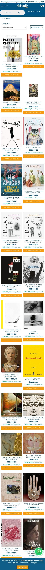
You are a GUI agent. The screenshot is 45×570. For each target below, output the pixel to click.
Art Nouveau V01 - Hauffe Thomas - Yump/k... (11, 418)
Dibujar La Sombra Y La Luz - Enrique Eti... (11, 241)
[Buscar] (19, 12)
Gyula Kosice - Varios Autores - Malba (33, 285)
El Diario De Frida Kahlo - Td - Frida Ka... (33, 57)
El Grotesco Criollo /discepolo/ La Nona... (11, 504)
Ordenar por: (6, 23)
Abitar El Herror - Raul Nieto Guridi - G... (11, 149)
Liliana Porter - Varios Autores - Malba (11, 330)
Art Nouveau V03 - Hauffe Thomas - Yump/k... (33, 418)
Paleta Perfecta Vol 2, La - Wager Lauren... (11, 65)
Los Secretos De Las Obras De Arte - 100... (11, 375)
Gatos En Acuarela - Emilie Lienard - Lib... (33, 146)
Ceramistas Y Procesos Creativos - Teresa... (33, 192)
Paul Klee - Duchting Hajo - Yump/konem (33, 456)
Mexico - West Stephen (11, 102)
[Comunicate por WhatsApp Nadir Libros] (39, 551)
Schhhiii (33, 331)
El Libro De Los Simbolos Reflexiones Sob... (33, 504)
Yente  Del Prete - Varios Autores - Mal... (11, 286)
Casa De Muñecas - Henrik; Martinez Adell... (33, 552)
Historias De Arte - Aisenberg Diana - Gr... (33, 378)
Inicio (4, 19)
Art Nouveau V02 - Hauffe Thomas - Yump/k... (11, 458)
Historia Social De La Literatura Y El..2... (33, 103)
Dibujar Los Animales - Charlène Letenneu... (33, 241)
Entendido (22, 567)
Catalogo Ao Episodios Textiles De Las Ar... (11, 549)
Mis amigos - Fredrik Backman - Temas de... (11, 198)
